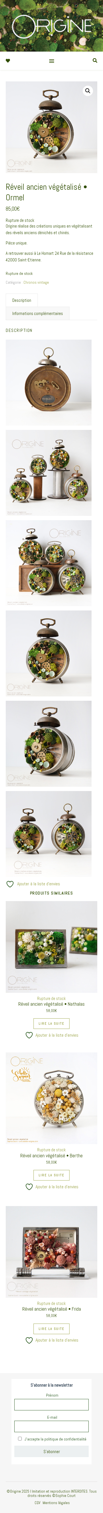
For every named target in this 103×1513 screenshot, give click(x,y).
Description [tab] (21, 300)
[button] (88, 91)
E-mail (52, 1417)
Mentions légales (56, 1502)
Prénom (52, 1395)
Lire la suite (51, 1023)
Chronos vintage (36, 282)
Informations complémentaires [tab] (37, 313)
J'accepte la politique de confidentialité (55, 1439)
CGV (37, 1502)
